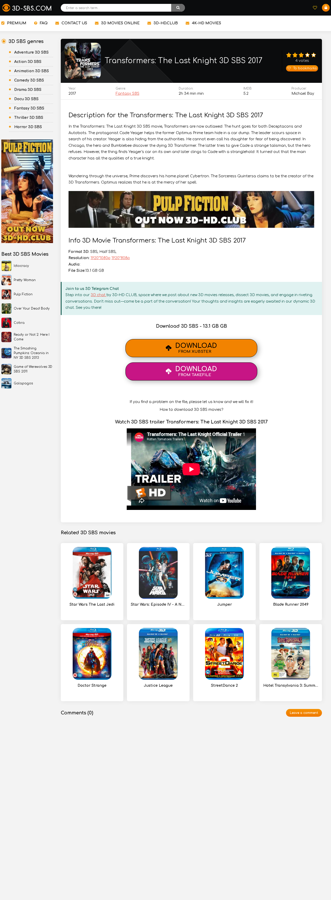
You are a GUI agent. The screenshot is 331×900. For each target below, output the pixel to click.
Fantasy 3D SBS (29, 108)
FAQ (44, 23)
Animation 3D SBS (31, 71)
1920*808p (120, 258)
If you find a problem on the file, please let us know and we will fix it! (191, 402)
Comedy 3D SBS (29, 80)
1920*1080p (100, 258)
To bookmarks (305, 68)
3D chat (99, 295)
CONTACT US (74, 23)
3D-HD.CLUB (166, 23)
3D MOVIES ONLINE (120, 23)
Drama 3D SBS (27, 90)
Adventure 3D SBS (31, 52)
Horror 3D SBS (28, 127)
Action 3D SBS (27, 62)
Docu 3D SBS (26, 99)
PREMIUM (16, 23)
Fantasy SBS (127, 94)
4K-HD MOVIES (206, 23)
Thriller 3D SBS (28, 118)
